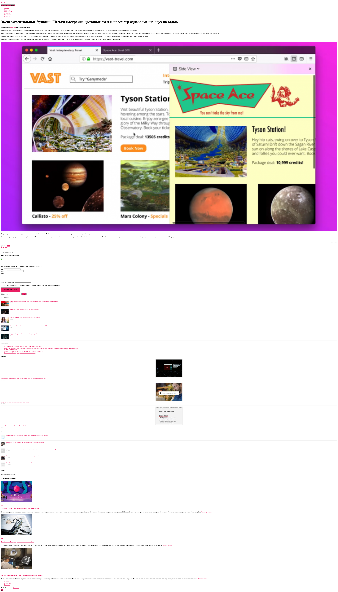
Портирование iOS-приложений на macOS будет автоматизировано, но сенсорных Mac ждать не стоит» (23, 378)
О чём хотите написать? (8, 282)
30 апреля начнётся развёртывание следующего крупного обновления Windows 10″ (28, 325)
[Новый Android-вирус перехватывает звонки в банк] (16, 535)
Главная (6, 8)
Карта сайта (7, 583)
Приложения (8, 11)
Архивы (3, 474)
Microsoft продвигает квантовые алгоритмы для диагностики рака (22, 575)
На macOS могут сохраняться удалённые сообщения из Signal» (20, 462)
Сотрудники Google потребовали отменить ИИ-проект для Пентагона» (25, 334)
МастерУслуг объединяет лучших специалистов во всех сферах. (23, 346)
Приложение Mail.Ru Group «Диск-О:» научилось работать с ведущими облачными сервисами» (27, 435)
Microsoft (7, 13)
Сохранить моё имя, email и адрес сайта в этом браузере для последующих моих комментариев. (31, 285)
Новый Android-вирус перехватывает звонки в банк (19, 353)
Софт (8, 246)
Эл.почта (4, 271)
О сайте (6, 581)
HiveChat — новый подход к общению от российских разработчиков (25, 317)
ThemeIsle (16, 588)
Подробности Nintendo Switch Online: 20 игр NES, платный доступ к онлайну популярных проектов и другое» (34, 301)
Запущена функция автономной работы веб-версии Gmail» (13, 425)
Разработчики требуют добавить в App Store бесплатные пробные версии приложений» (25, 442)
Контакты (7, 16)
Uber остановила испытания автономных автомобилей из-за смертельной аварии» (24, 456)
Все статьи (7, 15)
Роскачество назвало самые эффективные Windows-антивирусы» (24, 309)
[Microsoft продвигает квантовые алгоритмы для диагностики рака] (16, 568)
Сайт (2, 273)
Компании (7, 10)
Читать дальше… (206, 512)
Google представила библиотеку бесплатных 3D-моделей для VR (23, 351)
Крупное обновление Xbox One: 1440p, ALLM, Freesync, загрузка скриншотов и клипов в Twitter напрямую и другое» (32, 449)
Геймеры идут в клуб (10, 349)
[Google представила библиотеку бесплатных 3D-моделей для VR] (16, 501)
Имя (2, 269)
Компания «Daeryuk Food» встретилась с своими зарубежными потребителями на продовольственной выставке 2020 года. (41, 348)
